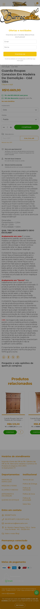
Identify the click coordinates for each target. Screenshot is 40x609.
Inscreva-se (20, 54)
